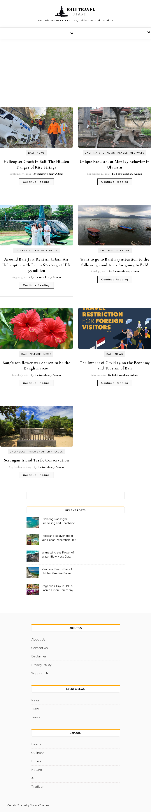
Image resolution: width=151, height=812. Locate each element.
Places (122, 153)
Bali (31, 153)
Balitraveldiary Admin (50, 174)
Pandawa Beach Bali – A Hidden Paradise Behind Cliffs (57, 572)
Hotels (36, 761)
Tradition (37, 786)
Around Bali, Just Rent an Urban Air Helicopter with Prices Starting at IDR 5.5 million (36, 265)
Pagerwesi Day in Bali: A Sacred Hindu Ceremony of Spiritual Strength (57, 588)
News (41, 153)
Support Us (39, 673)
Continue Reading (36, 181)
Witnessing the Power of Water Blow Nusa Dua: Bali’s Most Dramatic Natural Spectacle (58, 555)
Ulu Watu (137, 153)
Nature (99, 153)
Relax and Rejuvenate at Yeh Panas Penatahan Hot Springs (59, 538)
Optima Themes (39, 805)
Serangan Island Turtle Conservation (36, 460)
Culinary (37, 753)
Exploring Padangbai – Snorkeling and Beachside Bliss (58, 521)
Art (33, 778)
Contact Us (39, 648)
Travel (53, 250)
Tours (35, 717)
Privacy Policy (41, 665)
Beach (23, 451)
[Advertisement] (75, 66)
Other (45, 451)
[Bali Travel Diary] (75, 12)
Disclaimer (38, 656)
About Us (38, 639)
